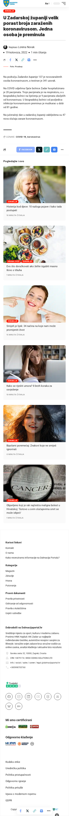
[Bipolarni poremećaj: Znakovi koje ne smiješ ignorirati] (34, 423)
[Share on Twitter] (16, 60)
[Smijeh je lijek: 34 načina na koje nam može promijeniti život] (34, 304)
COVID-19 (21, 137)
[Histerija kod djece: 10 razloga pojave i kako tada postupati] (34, 184)
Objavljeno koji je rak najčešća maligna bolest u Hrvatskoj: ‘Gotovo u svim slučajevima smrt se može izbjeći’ (33, 509)
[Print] (29, 60)
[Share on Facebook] (10, 60)
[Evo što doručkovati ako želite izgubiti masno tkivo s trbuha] (34, 244)
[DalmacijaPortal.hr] (10, 3)
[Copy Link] (22, 60)
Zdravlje (9, 11)
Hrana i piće (13, 261)
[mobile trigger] (63, 3)
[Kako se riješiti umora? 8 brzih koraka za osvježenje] (34, 363)
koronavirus (33, 137)
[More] (35, 60)
